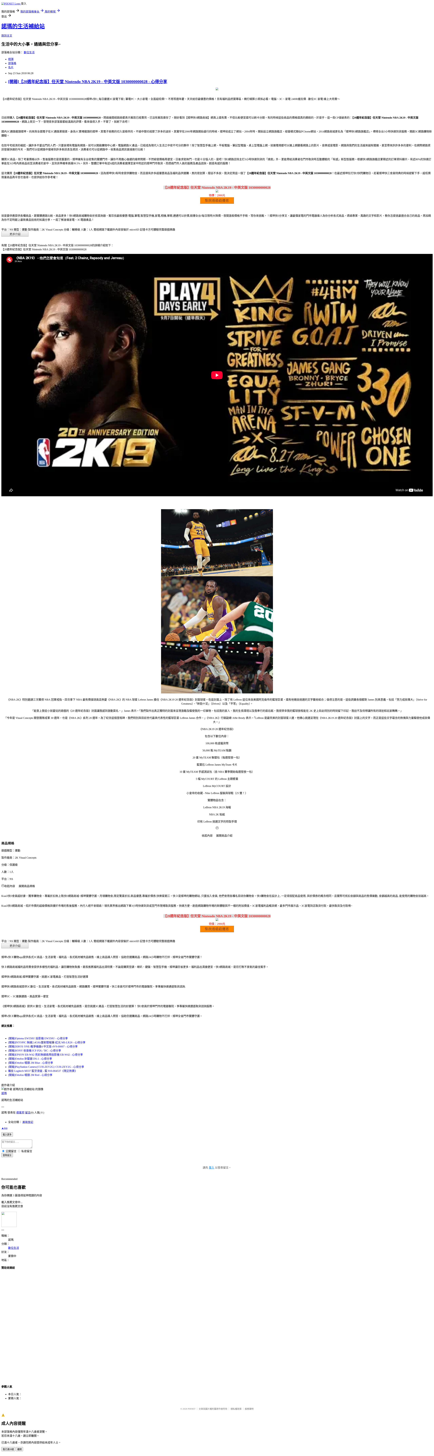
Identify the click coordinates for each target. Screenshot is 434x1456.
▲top (4, 1128)
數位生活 (29, 52)
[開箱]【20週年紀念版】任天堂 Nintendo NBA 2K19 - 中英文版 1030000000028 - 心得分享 (87, 81)
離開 (19, 1449)
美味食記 (27, 1122)
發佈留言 (7, 1155)
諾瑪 (4, 1093)
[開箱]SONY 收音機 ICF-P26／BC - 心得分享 (34, 1050)
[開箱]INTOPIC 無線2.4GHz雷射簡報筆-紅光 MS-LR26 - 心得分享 (46, 1042)
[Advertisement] (217, 1324)
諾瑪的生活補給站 (23, 26)
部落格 (12, 63)
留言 (28, 1112)
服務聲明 (249, 1409)
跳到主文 (6, 35)
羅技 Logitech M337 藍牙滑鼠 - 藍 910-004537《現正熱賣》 (42, 1070)
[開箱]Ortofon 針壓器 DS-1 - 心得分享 (30, 1058)
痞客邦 (20, 1112)
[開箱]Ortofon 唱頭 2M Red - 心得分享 (30, 1075)
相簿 (11, 59)
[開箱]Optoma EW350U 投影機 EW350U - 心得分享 (38, 1038)
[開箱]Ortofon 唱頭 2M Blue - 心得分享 (30, 1062)
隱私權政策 (236, 1409)
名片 (11, 67)
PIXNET (191, 1409)
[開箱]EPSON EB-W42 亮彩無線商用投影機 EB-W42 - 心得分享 (45, 1054)
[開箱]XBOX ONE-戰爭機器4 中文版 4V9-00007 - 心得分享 (43, 1046)
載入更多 (7, 1134)
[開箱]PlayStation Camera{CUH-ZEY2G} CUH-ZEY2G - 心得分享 (46, 1066)
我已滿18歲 (8, 1449)
